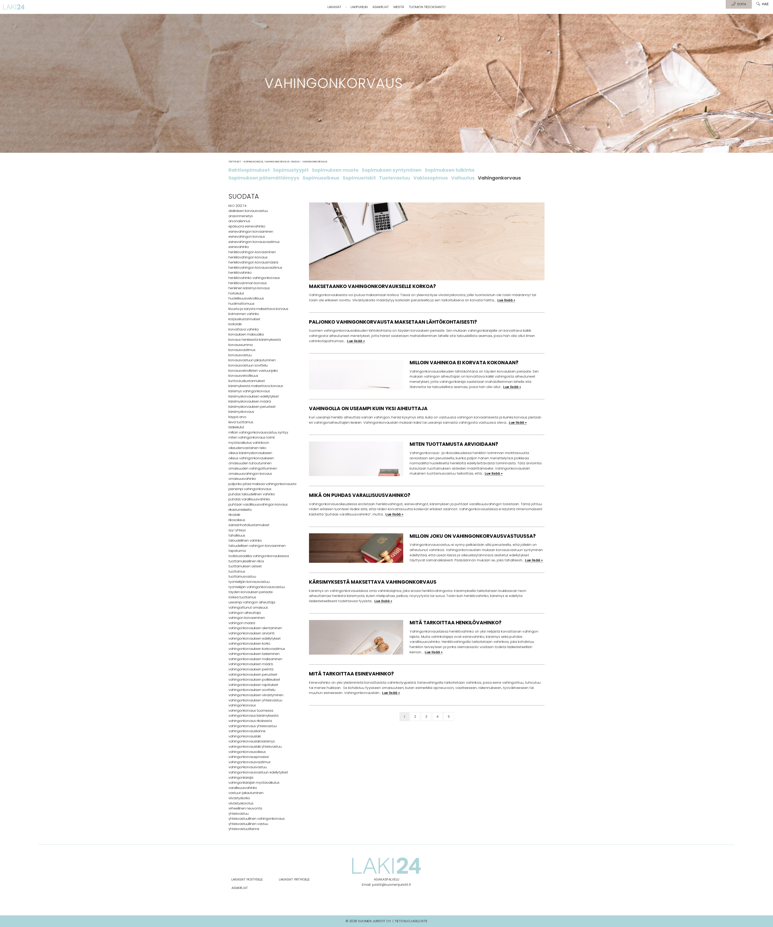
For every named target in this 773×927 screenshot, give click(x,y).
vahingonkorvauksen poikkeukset (254, 679)
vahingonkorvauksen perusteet (252, 674)
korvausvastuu (240, 355)
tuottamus (236, 571)
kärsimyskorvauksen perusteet (252, 406)
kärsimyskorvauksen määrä (249, 401)
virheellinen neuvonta (245, 808)
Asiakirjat (380, 7)
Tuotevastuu (394, 178)
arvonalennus (239, 221)
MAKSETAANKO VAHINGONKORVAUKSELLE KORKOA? (372, 286)
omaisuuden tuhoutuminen (250, 463)
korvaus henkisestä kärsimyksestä (254, 339)
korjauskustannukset (244, 319)
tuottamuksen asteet (245, 566)
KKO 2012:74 (237, 205)
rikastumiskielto (240, 509)
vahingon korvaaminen (246, 617)
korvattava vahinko (243, 329)
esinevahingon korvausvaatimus (254, 241)
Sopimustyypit (291, 170)
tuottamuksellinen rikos (246, 561)
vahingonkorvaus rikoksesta (250, 720)
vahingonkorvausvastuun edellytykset (258, 772)
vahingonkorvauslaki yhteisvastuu (255, 746)
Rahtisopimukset (249, 170)
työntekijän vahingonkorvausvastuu (256, 587)
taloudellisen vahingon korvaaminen (257, 545)
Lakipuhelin (359, 7)
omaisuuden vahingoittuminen (252, 468)
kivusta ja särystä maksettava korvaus (258, 309)
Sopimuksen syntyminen (392, 170)
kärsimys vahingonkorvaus (249, 391)
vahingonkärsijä (240, 777)
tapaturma (237, 550)
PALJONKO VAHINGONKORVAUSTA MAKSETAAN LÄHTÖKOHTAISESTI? (393, 322)
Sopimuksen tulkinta (449, 170)
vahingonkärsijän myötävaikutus (253, 782)
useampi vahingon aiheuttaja (251, 602)
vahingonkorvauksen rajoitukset (253, 684)
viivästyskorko (239, 798)
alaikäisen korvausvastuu (248, 211)
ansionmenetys (240, 216)
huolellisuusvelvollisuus (246, 298)
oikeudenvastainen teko (247, 448)
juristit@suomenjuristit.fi (391, 884)
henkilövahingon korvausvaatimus (255, 267)
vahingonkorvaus (242, 705)
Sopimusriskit (359, 178)
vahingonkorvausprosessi (248, 757)
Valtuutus (463, 178)
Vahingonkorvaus (499, 178)
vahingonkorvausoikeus (247, 751)
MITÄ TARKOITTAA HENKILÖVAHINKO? (455, 622)
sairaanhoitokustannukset (248, 525)
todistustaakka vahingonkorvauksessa (258, 556)
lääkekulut (236, 427)
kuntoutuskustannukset (246, 381)
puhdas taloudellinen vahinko (251, 494)
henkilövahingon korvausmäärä (253, 262)
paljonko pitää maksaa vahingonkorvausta (262, 484)
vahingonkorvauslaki (244, 736)
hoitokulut (236, 293)
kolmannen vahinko (243, 314)
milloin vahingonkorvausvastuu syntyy (258, 432)
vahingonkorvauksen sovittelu (251, 690)
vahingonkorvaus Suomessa (250, 710)
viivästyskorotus (240, 803)
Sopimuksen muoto (335, 170)
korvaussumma (240, 345)
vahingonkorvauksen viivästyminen (255, 695)
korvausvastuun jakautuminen (252, 360)
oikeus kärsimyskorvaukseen (250, 453)
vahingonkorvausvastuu (247, 767)
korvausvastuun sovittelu (248, 365)
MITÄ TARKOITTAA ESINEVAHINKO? (351, 673)
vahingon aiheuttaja (244, 612)
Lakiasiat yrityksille (294, 879)
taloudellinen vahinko (245, 540)
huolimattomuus (241, 303)
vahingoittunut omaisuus (248, 607)
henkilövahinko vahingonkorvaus (254, 278)
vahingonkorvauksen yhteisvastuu (255, 700)
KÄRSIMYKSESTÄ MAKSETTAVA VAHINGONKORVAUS (372, 582)
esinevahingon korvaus (246, 236)
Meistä (399, 7)
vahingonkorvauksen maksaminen (255, 659)
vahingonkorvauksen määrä (250, 664)
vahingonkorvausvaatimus (249, 762)
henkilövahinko (240, 272)
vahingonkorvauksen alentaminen (255, 628)
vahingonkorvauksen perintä (250, 669)
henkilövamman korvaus (247, 283)
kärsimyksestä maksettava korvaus (255, 386)
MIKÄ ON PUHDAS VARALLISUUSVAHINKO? (359, 495)
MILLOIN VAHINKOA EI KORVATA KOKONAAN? (464, 362)
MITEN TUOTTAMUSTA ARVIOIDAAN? (454, 444)
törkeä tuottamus (242, 597)
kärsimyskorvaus (241, 411)
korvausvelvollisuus (243, 375)
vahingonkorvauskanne (247, 731)
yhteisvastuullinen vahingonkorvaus (256, 818)
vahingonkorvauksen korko (249, 643)
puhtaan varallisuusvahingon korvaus (258, 504)
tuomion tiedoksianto (427, 7)
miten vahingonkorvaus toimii (251, 437)
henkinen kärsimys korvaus (249, 288)
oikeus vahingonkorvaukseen (251, 458)
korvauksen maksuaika (246, 334)
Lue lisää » (506, 300)
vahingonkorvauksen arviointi (251, 633)
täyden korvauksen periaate (250, 592)
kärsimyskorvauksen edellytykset (253, 396)
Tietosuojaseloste (411, 921)
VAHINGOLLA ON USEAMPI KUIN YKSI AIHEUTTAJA (368, 408)
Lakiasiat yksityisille (247, 879)
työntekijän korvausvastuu (249, 581)
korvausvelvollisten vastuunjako (253, 370)
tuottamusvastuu (242, 576)
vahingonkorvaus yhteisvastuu (252, 726)
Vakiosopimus (430, 178)
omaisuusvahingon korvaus (250, 473)
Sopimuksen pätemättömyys (263, 178)
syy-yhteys (237, 530)
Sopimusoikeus (321, 178)
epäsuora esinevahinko (246, 226)
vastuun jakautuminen (246, 793)
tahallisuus (236, 535)
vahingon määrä (241, 623)
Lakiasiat (334, 7)
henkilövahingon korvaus (248, 257)
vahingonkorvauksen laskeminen (254, 653)
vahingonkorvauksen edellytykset (254, 638)
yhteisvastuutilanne (243, 829)
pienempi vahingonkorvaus (249, 489)
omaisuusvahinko (242, 478)
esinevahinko (238, 247)
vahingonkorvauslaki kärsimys (251, 741)
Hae (765, 4)
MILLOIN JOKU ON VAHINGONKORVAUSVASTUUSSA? (473, 536)
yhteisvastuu (238, 813)
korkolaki (235, 324)
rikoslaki (234, 514)
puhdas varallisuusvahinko (249, 499)
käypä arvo (237, 417)
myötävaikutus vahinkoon (248, 442)
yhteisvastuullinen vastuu (248, 824)
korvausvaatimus (241, 350)
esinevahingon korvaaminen (250, 231)
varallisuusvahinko (242, 788)
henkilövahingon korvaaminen (252, 252)
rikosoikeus (236, 520)
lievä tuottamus (240, 422)
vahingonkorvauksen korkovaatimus (256, 648)
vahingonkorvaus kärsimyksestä (253, 715)
